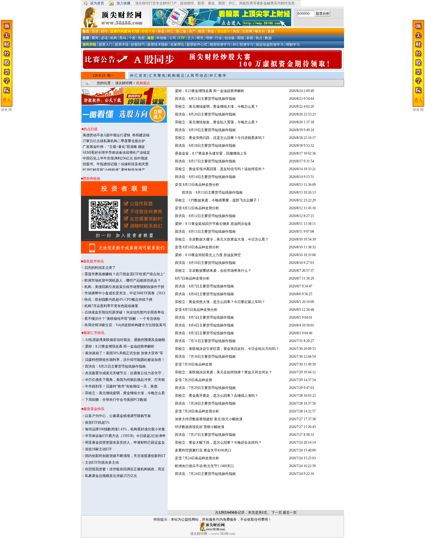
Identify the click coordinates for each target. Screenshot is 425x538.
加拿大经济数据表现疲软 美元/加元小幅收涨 (209, 419)
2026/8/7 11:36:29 (301, 278)
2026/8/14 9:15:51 (301, 177)
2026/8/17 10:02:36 (302, 153)
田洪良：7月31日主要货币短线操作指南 (209, 341)
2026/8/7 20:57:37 (301, 271)
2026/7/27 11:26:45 (302, 427)
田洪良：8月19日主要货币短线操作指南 (209, 130)
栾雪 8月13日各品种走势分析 (197, 185)
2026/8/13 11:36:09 (302, 185)
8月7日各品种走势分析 (192, 278)
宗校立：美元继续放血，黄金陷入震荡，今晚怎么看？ (216, 122)
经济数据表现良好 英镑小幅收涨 (199, 427)
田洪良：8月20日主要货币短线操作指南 (209, 114)
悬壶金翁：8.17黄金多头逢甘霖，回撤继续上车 (211, 153)
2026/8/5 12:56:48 (301, 310)
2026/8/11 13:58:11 (302, 224)
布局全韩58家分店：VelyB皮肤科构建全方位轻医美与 (125, 325)
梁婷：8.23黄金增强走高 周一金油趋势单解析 (209, 91)
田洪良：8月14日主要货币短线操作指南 (209, 177)
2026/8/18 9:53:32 (301, 146)
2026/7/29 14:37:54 (302, 380)
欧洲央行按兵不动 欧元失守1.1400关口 (204, 466)
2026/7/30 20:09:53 (302, 349)
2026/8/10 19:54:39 (302, 239)
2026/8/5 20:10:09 (301, 302)
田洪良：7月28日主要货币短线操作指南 (209, 403)
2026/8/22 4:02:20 (301, 106)
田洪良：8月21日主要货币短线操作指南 (209, 99)
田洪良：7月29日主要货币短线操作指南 (209, 388)
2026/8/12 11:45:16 (302, 208)
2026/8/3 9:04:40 (300, 333)
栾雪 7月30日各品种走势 (193, 364)
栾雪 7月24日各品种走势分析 (197, 458)
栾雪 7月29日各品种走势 (193, 380)
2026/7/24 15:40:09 (302, 450)
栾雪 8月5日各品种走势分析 (196, 310)
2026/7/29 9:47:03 (301, 388)
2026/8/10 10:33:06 (302, 255)
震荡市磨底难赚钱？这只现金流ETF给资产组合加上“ (124, 274)
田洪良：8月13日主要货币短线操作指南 (212, 192)
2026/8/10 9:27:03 (301, 263)
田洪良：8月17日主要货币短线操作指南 (209, 161)
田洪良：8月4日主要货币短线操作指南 (208, 325)
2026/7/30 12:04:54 (302, 357)
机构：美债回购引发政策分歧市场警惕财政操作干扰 (124, 287)
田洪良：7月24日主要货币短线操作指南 (209, 474)
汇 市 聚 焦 (157, 76)
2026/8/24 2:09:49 (301, 91)
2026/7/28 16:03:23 (302, 396)
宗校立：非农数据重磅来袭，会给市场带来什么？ (213, 271)
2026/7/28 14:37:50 (302, 403)
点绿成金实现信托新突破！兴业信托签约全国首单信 (124, 312)
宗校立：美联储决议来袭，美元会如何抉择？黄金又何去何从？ (223, 372)
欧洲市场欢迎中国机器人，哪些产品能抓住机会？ (122, 280)
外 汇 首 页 (138, 76)
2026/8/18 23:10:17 (302, 138)
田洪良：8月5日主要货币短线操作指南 (208, 317)
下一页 (276, 513)
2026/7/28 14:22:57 (302, 411)
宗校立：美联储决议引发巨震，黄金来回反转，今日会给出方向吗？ (227, 349)
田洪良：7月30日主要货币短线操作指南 (209, 357)
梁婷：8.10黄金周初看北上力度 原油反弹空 (208, 255)
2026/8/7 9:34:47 (300, 286)
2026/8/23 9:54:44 (301, 99)
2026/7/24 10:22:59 (302, 466)
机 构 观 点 (176, 76)
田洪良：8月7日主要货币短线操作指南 (208, 286)
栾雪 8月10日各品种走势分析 (197, 247)
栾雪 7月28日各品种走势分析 (197, 411)
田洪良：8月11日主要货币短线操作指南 (209, 231)
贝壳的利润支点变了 (100, 268)
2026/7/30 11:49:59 (302, 364)
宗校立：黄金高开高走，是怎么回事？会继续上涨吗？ (216, 396)
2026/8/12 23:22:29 (302, 200)
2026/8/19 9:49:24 (301, 130)
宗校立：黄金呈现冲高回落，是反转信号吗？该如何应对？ (220, 169)
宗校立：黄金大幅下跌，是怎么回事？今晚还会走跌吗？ (218, 442)
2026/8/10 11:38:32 (302, 247)
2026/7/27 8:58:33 (301, 435)
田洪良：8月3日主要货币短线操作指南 (208, 333)
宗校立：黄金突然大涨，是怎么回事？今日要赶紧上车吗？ (220, 302)
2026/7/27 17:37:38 (302, 419)
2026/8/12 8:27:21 (301, 216)
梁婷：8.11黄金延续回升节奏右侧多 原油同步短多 (213, 224)
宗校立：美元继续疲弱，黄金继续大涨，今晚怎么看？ (216, 106)
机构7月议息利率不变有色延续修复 (111, 306)
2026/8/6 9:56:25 (300, 294)
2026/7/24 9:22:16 (301, 474)
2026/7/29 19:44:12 (302, 372)
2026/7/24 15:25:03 (302, 458)
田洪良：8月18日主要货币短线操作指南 (209, 146)
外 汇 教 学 (218, 76)
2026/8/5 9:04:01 (300, 317)
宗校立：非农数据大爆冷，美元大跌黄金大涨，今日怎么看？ (222, 239)
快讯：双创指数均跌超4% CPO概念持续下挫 (118, 300)
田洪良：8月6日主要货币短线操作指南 (208, 294)
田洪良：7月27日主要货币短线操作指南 (209, 435)
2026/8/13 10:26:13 (302, 192)
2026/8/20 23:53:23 (302, 114)
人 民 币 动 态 (196, 76)
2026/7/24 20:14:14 (302, 442)
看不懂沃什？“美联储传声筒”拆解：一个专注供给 (122, 319)
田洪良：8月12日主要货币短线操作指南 (209, 216)
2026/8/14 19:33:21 (302, 169)
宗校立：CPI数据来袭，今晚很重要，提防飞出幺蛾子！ (217, 200)
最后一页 (290, 513)
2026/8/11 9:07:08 (301, 231)
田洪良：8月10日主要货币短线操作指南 (209, 263)
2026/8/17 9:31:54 (301, 161)
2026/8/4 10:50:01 (301, 325)
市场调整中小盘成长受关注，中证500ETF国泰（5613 (124, 293)
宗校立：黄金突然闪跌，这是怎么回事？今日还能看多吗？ (220, 138)
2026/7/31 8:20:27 (301, 341)
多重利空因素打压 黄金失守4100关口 (203, 450)
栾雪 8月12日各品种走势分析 (197, 208)
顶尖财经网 (123, 83)
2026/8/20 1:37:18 (301, 122)
